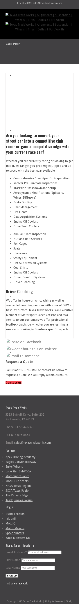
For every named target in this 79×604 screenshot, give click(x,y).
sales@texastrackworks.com (47, 3)
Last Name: (13, 567)
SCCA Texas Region (18, 490)
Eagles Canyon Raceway (21, 462)
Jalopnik (11, 518)
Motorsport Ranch (17, 476)
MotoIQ (10, 523)
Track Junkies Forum (19, 500)
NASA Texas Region (18, 486)
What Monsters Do (18, 538)
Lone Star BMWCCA (18, 471)
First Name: (13, 560)
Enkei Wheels (14, 466)
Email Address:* (16, 552)
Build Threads (15, 514)
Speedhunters (15, 533)
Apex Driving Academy (20, 457)
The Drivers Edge (17, 495)
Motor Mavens (15, 528)
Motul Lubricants (17, 481)
